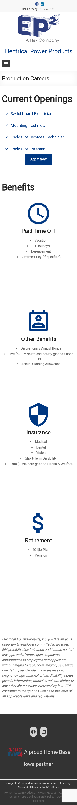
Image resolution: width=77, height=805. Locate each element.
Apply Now (38, 159)
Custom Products (24, 792)
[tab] (38, 114)
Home (8, 792)
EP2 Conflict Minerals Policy (38, 796)
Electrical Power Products (38, 51)
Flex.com (38, 800)
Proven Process (47, 792)
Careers (14, 796)
